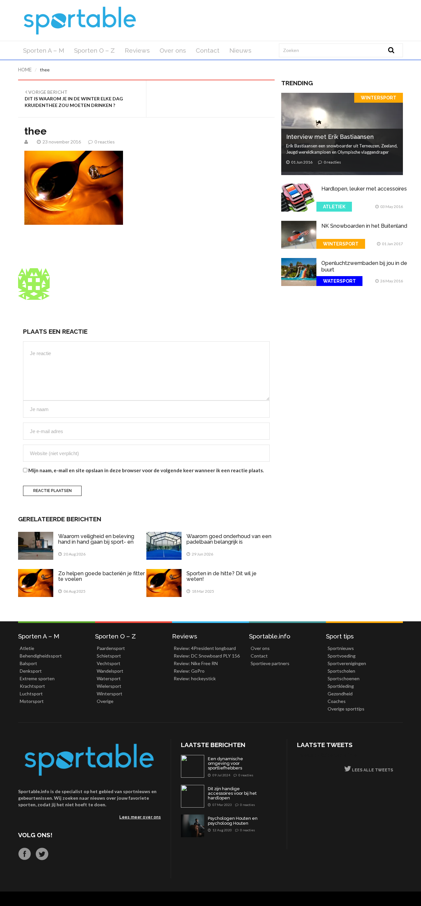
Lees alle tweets (372, 770)
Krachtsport (32, 686)
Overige (105, 701)
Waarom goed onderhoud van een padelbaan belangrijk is (228, 539)
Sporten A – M (43, 50)
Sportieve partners (270, 663)
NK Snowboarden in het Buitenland (364, 226)
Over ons (173, 50)
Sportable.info (269, 636)
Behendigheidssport (41, 656)
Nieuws (240, 50)
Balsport (28, 663)
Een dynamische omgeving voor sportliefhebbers (225, 764)
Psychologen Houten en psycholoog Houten (233, 820)
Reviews (137, 50)
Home (25, 69)
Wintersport (378, 97)
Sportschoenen (343, 678)
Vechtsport (108, 663)
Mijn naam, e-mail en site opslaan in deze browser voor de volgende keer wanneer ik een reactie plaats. (146, 470)
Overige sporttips (346, 709)
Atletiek (334, 206)
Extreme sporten (37, 678)
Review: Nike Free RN (196, 663)
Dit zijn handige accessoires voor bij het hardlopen (232, 794)
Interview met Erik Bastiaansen (330, 136)
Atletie (27, 648)
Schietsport (109, 656)
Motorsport (32, 701)
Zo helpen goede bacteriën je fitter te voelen (101, 576)
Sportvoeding (342, 656)
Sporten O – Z (94, 50)
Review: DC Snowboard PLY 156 (207, 656)
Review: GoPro (189, 671)
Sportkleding (341, 686)
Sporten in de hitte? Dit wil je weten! (221, 576)
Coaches (337, 701)
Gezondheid (340, 693)
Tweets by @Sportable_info (327, 755)
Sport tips (340, 636)
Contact (207, 50)
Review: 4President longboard (205, 648)
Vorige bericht (74, 98)
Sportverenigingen (347, 663)
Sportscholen (341, 671)
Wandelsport (110, 671)
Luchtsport (31, 693)
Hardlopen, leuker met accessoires (364, 189)
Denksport (31, 671)
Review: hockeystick (195, 678)
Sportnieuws (341, 648)
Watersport (339, 281)
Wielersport (109, 686)
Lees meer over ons (140, 817)
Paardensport (111, 648)
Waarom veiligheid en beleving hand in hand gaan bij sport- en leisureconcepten (96, 542)
